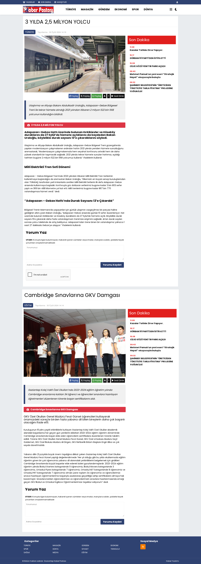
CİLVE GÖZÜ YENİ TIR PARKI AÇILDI (147, 66)
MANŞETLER (62, 2)
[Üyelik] (177, 2)
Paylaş (74, 96)
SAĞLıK (27, 552)
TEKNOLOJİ (115, 549)
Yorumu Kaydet (112, 264)
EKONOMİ (121, 9)
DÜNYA (148, 9)
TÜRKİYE (70, 9)
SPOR (135, 9)
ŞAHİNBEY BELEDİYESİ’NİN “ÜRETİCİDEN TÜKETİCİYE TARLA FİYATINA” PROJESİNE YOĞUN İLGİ (151, 88)
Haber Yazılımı (172, 561)
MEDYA (55, 552)
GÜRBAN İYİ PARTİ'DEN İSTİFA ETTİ (148, 58)
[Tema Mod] (176, 9)
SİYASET (85, 549)
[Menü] (171, 9)
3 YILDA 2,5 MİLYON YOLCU (47, 125)
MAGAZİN (87, 9)
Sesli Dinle (118, 96)
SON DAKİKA (45, 2)
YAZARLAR (30, 2)
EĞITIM (28, 305)
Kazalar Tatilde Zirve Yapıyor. (146, 50)
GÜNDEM (104, 9)
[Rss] (143, 546)
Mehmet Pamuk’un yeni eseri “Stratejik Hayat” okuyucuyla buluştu (152, 76)
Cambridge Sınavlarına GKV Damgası (54, 409)
